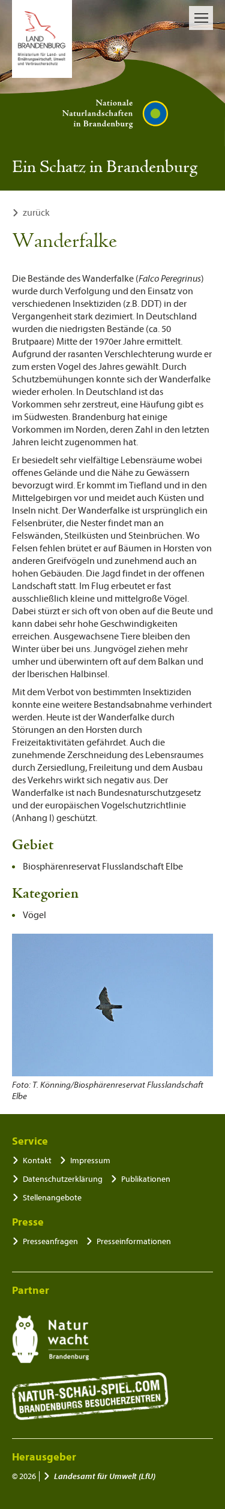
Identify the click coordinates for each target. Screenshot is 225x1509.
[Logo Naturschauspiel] (90, 1396)
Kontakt (37, 1160)
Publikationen (145, 1179)
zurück (36, 212)
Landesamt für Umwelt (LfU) (104, 1476)
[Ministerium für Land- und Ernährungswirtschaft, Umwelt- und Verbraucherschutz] (42, 39)
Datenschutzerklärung (63, 1179)
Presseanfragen (50, 1241)
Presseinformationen (134, 1241)
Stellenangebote (52, 1198)
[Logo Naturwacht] (50, 1339)
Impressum (90, 1160)
